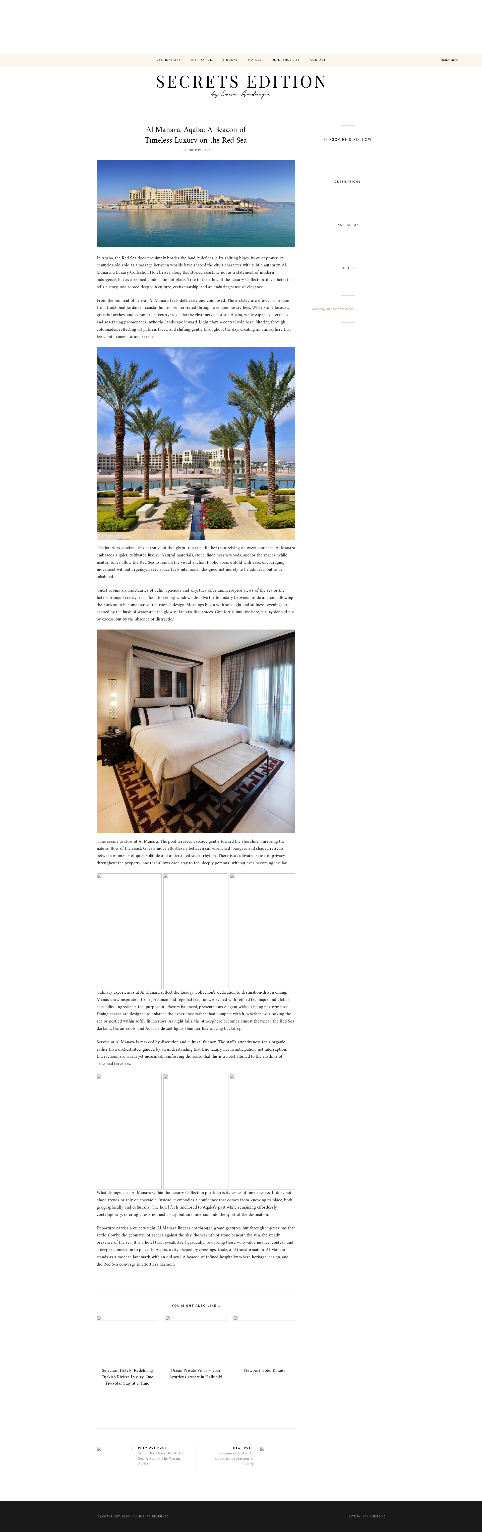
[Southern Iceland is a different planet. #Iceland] (80, 26)
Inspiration (202, 60)
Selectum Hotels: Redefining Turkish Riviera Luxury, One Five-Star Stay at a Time (127, 1377)
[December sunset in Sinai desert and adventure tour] (187, 26)
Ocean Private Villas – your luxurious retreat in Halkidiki (195, 1374)
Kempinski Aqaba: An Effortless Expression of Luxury (234, 1458)
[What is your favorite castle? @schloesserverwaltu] (455, 26)
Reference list (286, 60)
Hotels (255, 60)
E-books (230, 60)
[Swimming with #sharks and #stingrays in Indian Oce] (294, 26)
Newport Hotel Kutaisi (264, 1371)
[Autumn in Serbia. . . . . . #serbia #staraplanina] (241, 26)
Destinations (168, 60)
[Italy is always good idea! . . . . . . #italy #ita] (401, 26)
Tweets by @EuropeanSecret (332, 309)
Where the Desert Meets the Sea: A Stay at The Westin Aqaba (161, 1458)
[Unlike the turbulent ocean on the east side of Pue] (26, 26)
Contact (318, 60)
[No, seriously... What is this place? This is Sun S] (348, 26)
